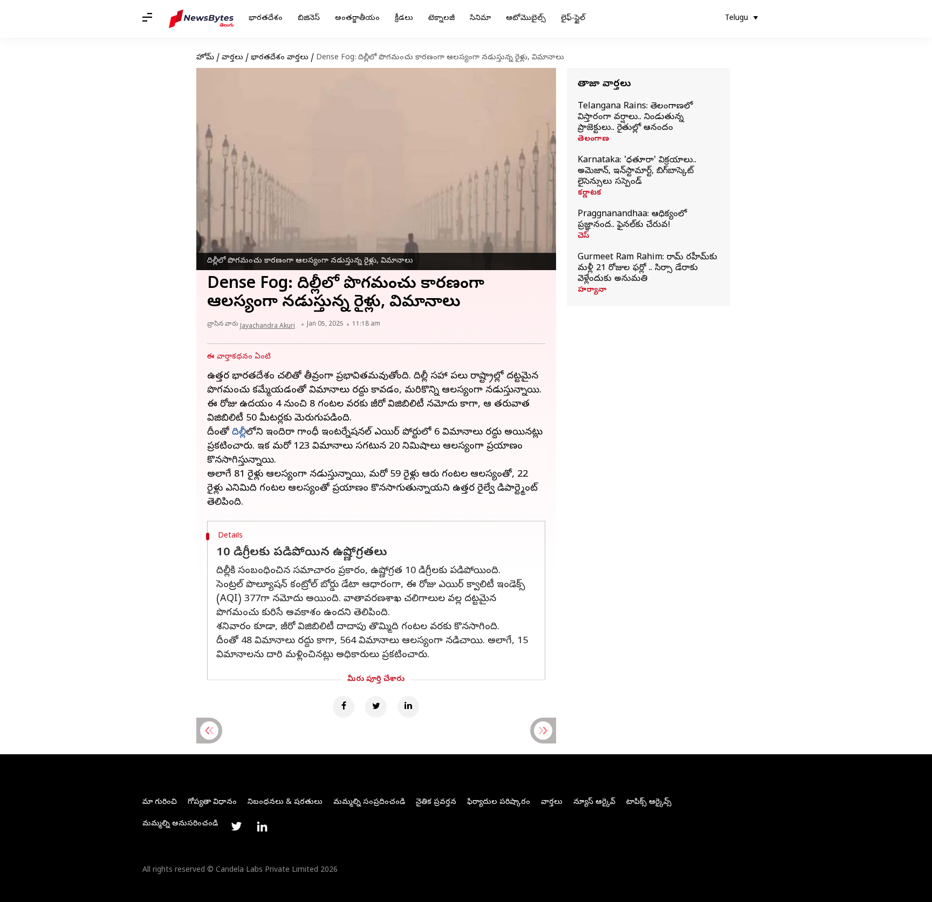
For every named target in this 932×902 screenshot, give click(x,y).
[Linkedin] (408, 707)
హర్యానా (592, 290)
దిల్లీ (239, 432)
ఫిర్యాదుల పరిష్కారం (498, 802)
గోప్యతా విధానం (212, 802)
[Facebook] (343, 707)
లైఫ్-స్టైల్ (573, 18)
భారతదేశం (266, 18)
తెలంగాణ (593, 139)
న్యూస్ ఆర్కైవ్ (594, 802)
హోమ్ (205, 58)
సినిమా (480, 18)
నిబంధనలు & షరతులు (285, 802)
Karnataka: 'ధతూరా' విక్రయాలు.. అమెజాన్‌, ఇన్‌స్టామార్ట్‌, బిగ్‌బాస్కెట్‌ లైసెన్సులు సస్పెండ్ (637, 171)
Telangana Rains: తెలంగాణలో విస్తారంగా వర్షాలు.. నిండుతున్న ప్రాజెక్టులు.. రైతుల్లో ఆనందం (635, 117)
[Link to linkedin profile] (262, 826)
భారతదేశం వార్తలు (280, 58)
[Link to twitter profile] (236, 826)
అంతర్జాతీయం (357, 18)
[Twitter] (376, 707)
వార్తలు (232, 58)
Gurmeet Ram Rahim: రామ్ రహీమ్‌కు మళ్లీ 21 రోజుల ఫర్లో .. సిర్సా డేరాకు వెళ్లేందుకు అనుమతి (647, 268)
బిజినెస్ (309, 18)
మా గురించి (159, 802)
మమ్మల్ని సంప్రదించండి (369, 802)
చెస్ (583, 237)
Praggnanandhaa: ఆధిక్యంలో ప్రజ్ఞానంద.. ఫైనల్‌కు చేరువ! (632, 220)
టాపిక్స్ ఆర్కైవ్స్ (648, 802)
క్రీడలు (404, 18)
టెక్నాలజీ (441, 18)
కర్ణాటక (589, 193)
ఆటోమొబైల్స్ (526, 18)
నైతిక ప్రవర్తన (436, 802)
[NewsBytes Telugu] (201, 19)
